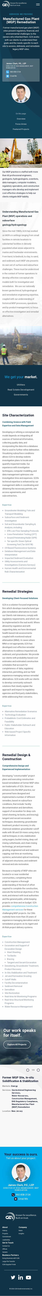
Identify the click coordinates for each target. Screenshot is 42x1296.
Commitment (6, 1236)
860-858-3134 (15, 72)
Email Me (13, 76)
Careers (4, 1252)
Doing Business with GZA (10, 1258)
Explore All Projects (16, 1044)
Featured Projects (21, 129)
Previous (28, 1070)
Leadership (6, 1240)
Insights (21, 1233)
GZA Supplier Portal (9, 1264)
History (4, 1230)
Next (38, 1070)
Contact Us (6, 1246)
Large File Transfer (8, 1261)
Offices (4, 1249)
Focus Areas (21, 124)
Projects (5, 1233)
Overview (21, 118)
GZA (14, 4)
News (21, 1230)
